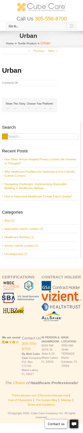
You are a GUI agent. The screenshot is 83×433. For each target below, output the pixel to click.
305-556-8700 (51, 19)
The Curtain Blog (46, 400)
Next (51, 50)
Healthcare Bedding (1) (19, 237)
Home (10, 43)
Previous (39, 50)
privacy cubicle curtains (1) (21, 245)
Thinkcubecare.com (24, 395)
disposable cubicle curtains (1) (23, 228)
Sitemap (66, 400)
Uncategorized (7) (15, 254)
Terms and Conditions (41, 404)
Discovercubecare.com (54, 395)
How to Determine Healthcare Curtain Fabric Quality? (38, 196)
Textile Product (27, 43)
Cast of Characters (20, 400)
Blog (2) (9, 220)
